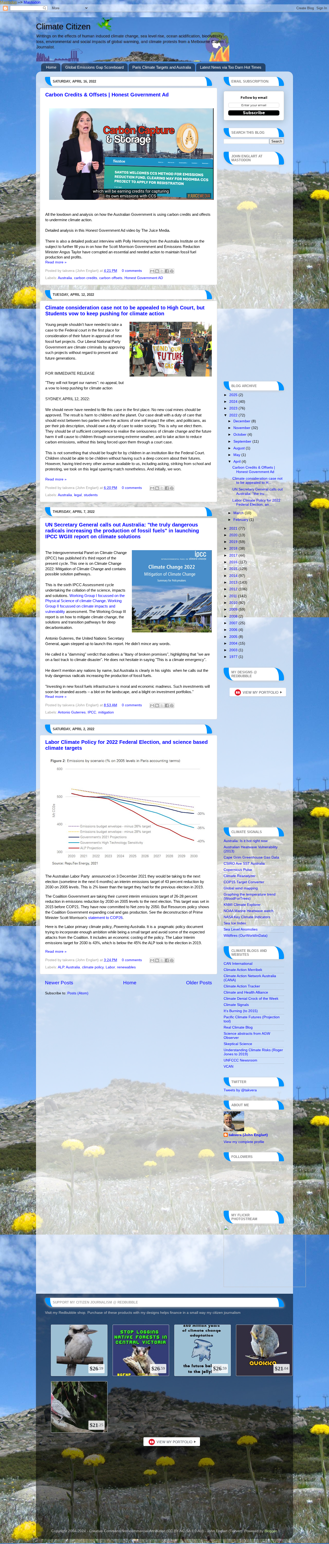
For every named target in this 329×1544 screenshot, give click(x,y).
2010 (234, 603)
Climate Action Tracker (242, 986)
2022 (234, 415)
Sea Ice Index (235, 923)
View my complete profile (244, 1142)
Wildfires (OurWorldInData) (246, 936)
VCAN (228, 1066)
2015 (234, 569)
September (242, 441)
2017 (234, 555)
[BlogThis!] (157, 271)
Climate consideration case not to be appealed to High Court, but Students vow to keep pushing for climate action (125, 310)
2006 (234, 630)
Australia (65, 278)
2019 (234, 542)
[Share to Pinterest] (171, 271)
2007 (234, 623)
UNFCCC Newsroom (240, 1060)
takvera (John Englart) (248, 1135)
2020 (234, 535)
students (91, 495)
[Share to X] (161, 271)
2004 (234, 643)
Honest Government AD (143, 278)
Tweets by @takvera (240, 1090)
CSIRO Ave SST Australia (244, 863)
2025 (234, 395)
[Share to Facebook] (166, 271)
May (237, 455)
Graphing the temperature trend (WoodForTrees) (250, 896)
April (237, 461)
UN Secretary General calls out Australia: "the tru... (257, 491)
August (239, 448)
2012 (234, 589)
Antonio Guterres (72, 712)
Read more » (56, 262)
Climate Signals (236, 1005)
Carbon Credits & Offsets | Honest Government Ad (107, 94)
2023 (234, 408)
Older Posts (199, 982)
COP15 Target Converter (244, 882)
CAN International (238, 964)
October (240, 434)
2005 (234, 637)
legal (78, 495)
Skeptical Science (238, 1044)
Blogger (270, 1531)
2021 (234, 528)
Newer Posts (59, 982)
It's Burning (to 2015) (241, 1011)
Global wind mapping (241, 888)
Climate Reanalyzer (239, 876)
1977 (234, 657)
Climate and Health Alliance (246, 992)
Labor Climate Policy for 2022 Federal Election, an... (256, 502)
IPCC (92, 712)
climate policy (93, 967)
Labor (110, 967)
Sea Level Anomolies (241, 929)
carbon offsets (110, 278)
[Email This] (152, 271)
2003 (234, 650)
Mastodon (8, 2)
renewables (126, 967)
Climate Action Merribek (243, 970)
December (242, 421)
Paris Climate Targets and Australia (161, 67)
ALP (61, 967)
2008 (234, 616)
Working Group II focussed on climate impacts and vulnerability (83, 606)
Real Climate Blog (238, 1027)
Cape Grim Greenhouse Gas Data (251, 857)
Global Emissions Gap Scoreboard (94, 67)
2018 (234, 548)
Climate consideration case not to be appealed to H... (257, 481)
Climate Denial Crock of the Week (251, 999)
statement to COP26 (105, 918)
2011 (233, 596)
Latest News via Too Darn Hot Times (230, 67)
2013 (234, 582)
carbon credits (85, 278)
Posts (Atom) (77, 993)
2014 (234, 576)
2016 (234, 562)
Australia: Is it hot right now (246, 841)
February (241, 520)
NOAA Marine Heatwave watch (248, 911)
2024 (234, 402)
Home (51, 67)
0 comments (132, 271)
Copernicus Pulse (238, 870)
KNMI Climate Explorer (242, 905)
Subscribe (254, 112)
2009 (234, 609)
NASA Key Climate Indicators (247, 917)
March (239, 513)
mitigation (106, 712)
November (242, 428)
